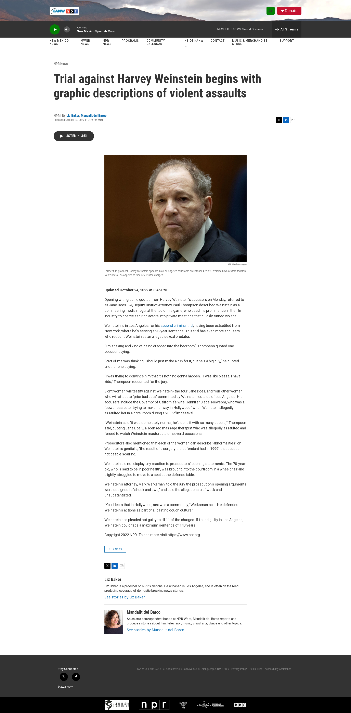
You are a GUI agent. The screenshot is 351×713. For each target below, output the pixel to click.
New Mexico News (59, 42)
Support (287, 40)
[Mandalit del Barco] (113, 622)
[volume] (66, 29)
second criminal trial (177, 325)
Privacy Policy (239, 669)
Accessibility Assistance (278, 669)
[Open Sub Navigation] (124, 47)
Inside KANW (193, 40)
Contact (218, 40)
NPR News (107, 42)
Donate (291, 11)
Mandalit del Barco (93, 116)
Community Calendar (155, 42)
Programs (130, 40)
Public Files (255, 669)
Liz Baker (72, 116)
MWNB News (85, 42)
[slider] (73, 29)
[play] (54, 29)
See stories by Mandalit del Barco (155, 629)
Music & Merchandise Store (250, 42)
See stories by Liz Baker (124, 597)
